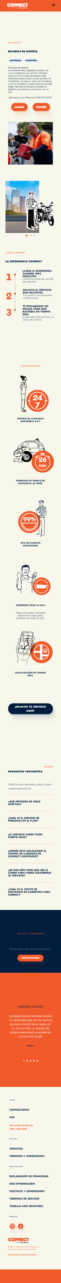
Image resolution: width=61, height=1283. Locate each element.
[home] (16, 5)
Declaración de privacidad (22, 1254)
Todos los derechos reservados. (22, 1249)
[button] (54, 6)
